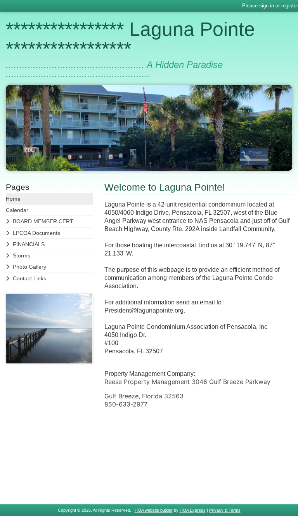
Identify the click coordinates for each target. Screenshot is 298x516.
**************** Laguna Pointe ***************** (130, 38)
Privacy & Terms (225, 510)
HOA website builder (154, 510)
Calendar (17, 210)
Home (13, 199)
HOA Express (193, 510)
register (289, 6)
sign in (266, 6)
